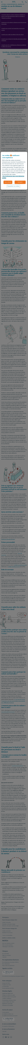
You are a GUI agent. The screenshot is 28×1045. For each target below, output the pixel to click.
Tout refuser (7, 182)
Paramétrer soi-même (13, 186)
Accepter (20, 182)
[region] (14, 171)
